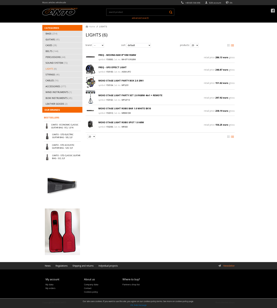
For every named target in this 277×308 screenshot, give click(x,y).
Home (91, 26)
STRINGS (53, 74)
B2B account (215, 2)
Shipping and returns (83, 265)
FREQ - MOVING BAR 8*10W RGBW (117, 54)
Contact (87, 288)
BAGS (51, 33)
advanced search (140, 17)
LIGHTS (51, 68)
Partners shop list (131, 284)
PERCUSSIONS (55, 57)
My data (49, 284)
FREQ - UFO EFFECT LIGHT (112, 67)
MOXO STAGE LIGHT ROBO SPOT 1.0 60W (121, 122)
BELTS (52, 51)
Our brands (52, 109)
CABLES (52, 80)
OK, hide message (138, 305)
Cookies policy (91, 291)
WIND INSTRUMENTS (59, 92)
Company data (91, 284)
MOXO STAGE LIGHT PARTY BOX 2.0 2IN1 (121, 80)
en (231, 2)
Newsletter (229, 265)
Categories (51, 27)
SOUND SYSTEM (57, 62)
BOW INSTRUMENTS (59, 98)
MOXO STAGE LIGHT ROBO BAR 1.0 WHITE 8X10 (124, 108)
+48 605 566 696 (192, 2)
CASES (51, 45)
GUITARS (53, 39)
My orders (50, 288)
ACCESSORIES (56, 86)
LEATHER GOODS (56, 103)
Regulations (61, 265)
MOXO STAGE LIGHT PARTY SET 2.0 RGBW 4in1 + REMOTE (130, 95)
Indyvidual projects (108, 265)
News (48, 265)
